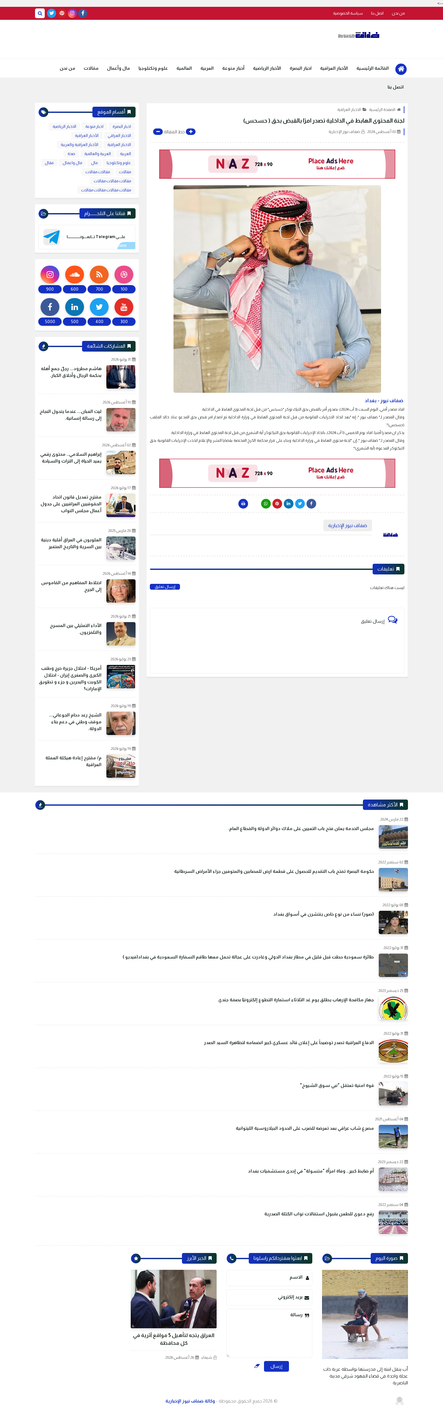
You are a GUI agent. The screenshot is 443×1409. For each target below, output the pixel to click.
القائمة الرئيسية (372, 68)
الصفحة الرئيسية (382, 109)
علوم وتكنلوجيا (153, 68)
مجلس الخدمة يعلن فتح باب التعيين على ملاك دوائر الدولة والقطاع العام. (301, 828)
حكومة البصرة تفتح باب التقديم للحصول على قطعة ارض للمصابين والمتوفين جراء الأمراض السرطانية (274, 871)
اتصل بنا (377, 13)
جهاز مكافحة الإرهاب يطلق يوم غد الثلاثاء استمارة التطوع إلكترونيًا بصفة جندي (296, 999)
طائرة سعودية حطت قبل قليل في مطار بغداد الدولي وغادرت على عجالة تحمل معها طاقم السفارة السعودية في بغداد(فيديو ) (248, 956)
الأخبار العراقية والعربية (79, 144)
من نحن (398, 13)
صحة (71, 153)
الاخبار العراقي (119, 135)
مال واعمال (72, 163)
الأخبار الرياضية (267, 68)
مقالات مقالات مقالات (112, 181)
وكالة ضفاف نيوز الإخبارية (190, 1400)
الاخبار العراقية (349, 109)
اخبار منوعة (94, 126)
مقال (49, 163)
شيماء (206, 1357)
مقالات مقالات (97, 172)
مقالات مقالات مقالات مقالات (106, 190)
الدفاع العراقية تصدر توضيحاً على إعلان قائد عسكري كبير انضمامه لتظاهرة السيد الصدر (289, 1042)
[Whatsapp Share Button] (266, 504)
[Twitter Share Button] (300, 504)
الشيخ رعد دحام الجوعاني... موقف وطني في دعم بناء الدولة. (75, 721)
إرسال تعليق (165, 586)
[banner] (277, 164)
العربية (207, 68)
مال (94, 163)
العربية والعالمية (97, 153)
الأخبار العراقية (334, 68)
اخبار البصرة (301, 68)
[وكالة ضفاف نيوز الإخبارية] (359, 35)
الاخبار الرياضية (64, 126)
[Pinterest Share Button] (288, 504)
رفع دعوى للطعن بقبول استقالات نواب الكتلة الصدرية (319, 1213)
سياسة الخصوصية (348, 13)
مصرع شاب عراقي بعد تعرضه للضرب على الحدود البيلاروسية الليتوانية (305, 1128)
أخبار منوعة (233, 68)
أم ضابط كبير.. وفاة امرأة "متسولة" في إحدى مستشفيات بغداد (311, 1171)
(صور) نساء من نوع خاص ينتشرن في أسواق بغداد (323, 914)
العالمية (184, 68)
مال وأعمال (118, 68)
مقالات (91, 68)
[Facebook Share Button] (311, 504)
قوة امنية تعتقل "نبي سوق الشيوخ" (337, 1085)
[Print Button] (243, 504)
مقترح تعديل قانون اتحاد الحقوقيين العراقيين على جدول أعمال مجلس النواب (71, 503)
